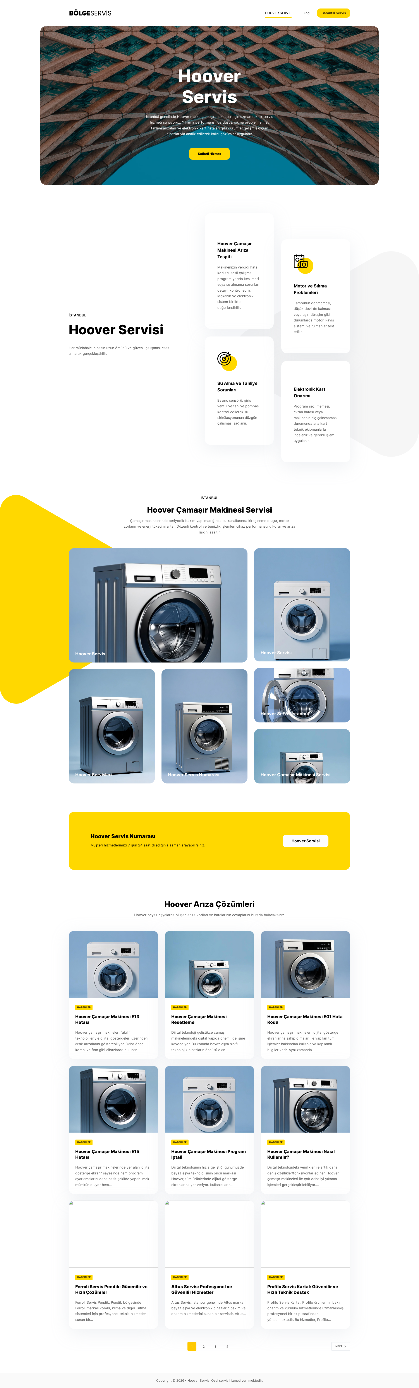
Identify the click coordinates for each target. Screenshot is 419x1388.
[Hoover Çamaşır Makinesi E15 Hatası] (113, 1099)
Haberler (84, 1007)
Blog (305, 13)
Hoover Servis (198, 1380)
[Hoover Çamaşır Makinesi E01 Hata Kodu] (305, 964)
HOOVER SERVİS (278, 13)
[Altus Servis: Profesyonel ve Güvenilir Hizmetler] (209, 1234)
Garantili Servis (333, 13)
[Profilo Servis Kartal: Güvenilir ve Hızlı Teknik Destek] (305, 1234)
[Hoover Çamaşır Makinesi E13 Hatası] (113, 964)
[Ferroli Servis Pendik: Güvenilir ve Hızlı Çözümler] (113, 1234)
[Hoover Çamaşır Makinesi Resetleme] (209, 964)
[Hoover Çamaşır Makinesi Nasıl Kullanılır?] (305, 1099)
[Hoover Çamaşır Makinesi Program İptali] (209, 1099)
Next (338, 1346)
